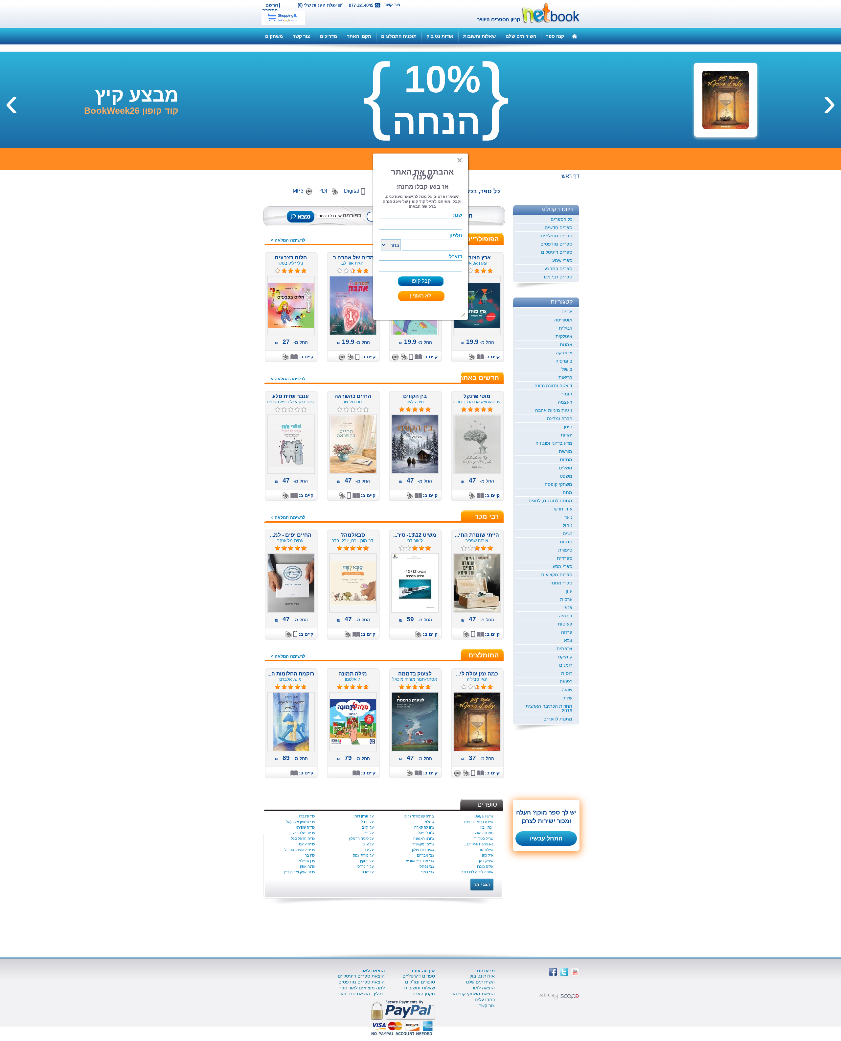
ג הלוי (429, 822)
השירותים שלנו (521, 36)
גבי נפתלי (426, 866)
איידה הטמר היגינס (478, 822)
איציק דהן (486, 861)
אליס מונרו (485, 866)
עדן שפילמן (306, 861)
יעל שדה (368, 872)
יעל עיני (369, 850)
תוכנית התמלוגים (399, 36)
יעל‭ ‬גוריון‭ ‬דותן (364, 816)
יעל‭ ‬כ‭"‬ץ (369, 833)
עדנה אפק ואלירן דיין (299, 872)
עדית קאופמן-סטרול (299, 850)
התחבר (270, 10)
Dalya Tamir (483, 816)
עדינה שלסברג (304, 833)
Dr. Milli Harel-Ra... (478, 844)
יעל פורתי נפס (364, 855)
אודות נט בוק (439, 36)
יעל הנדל (368, 822)
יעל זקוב (368, 827)
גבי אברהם (425, 855)
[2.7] (464, 548)
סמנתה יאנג (484, 833)
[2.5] (340, 271)
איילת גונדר (484, 850)
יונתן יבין (486, 827)
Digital (351, 191)
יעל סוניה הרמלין (362, 838)
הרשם (271, 5)
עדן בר (310, 855)
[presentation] (829, 101)
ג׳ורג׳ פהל (426, 833)
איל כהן (487, 855)
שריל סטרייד (483, 838)
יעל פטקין (367, 861)
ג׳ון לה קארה (424, 827)
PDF (323, 191)
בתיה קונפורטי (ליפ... (417, 816)
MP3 (298, 191)
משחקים (274, 36)
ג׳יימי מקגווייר (423, 844)
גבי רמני (427, 872)
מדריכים (328, 36)
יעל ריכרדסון (365, 866)
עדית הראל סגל (303, 838)
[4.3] (278, 271)
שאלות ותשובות (479, 36)
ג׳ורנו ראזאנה (423, 838)
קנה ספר (555, 36)
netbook (525, 13)
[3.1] (470, 271)
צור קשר (392, 4)
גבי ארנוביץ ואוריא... (418, 861)
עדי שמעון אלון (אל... (299, 822)
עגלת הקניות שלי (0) (317, 5)
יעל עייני (368, 844)
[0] (340, 410)
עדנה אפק (307, 866)
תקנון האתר (359, 36)
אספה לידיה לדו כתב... (475, 872)
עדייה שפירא (305, 827)
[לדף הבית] (575, 35)
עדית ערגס (307, 844)
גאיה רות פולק (423, 850)
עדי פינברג (307, 816)
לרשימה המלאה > (288, 240)
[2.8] (402, 548)
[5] (464, 410)
